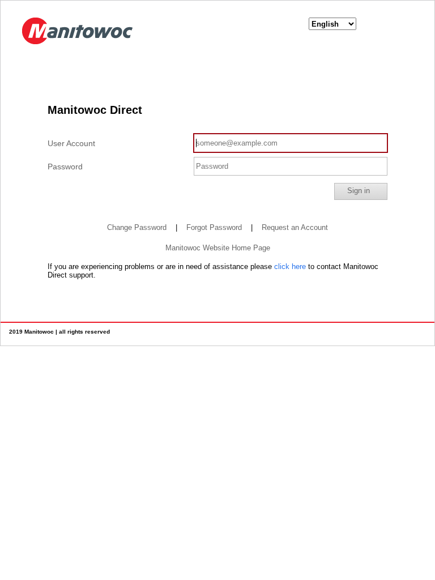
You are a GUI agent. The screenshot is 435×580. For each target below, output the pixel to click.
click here (290, 266)
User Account (71, 143)
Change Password (137, 227)
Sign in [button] (358, 190)
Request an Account (295, 227)
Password (65, 166)
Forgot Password (214, 227)
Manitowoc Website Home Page (217, 248)
